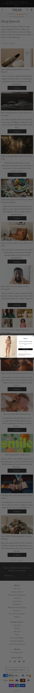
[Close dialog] (33, 336)
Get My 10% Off (25, 349)
